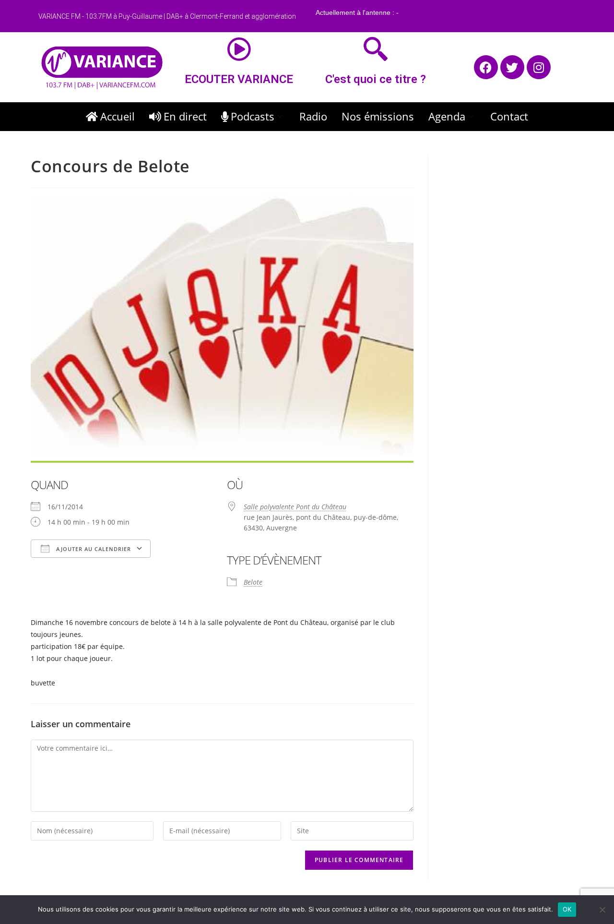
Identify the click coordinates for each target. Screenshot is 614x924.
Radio (313, 116)
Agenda (446, 116)
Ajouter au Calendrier (92, 548)
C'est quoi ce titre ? (375, 79)
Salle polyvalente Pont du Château (295, 506)
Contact (509, 116)
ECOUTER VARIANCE (239, 79)
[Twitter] (512, 67)
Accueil (117, 116)
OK (567, 909)
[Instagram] (539, 67)
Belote (253, 582)
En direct (185, 116)
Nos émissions (378, 116)
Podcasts (252, 116)
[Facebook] (486, 67)
